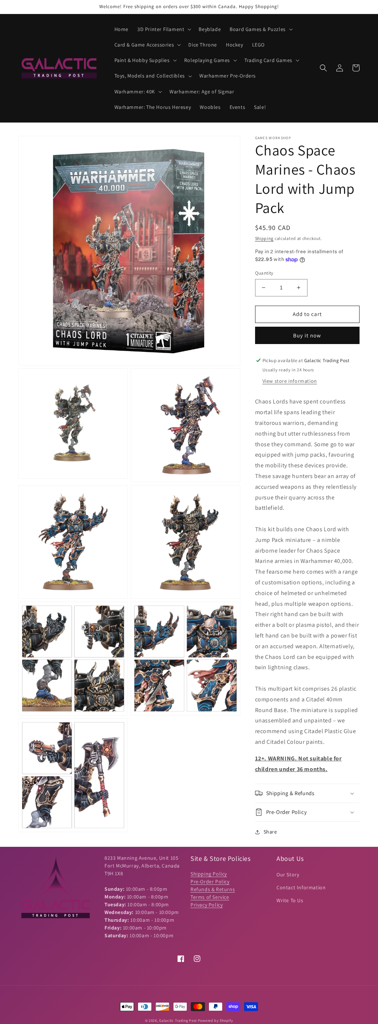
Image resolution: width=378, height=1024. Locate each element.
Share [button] (270, 831)
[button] (163, 29)
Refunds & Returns (212, 889)
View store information (289, 381)
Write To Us (289, 900)
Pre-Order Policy (210, 881)
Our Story (287, 874)
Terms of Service (209, 897)
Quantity (264, 273)
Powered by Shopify (215, 1020)
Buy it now (307, 335)
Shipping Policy (208, 873)
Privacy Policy (206, 904)
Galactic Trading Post (178, 1020)
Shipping (264, 238)
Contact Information (301, 887)
